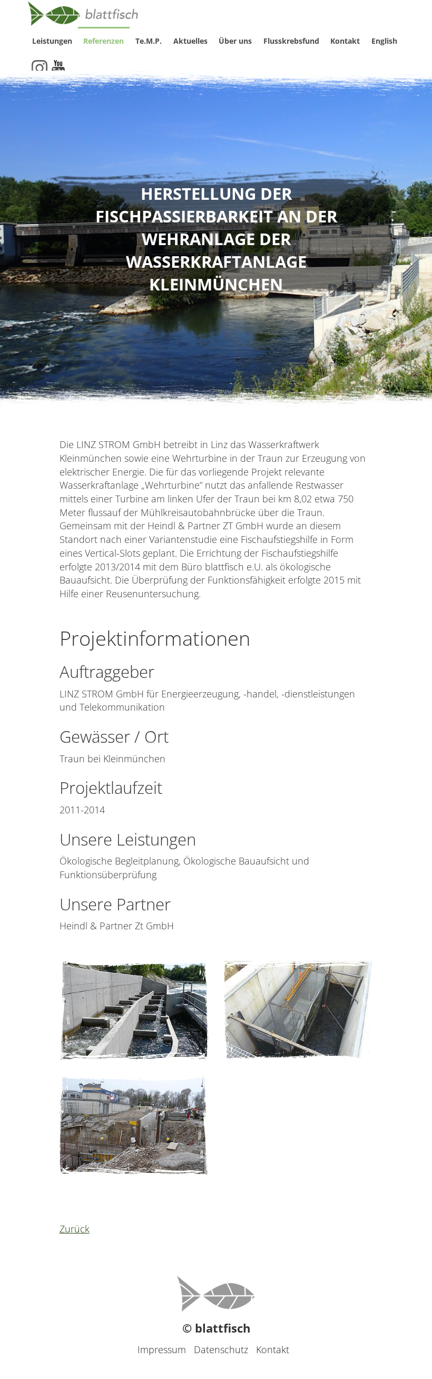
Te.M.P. (148, 41)
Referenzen (103, 41)
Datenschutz (221, 1349)
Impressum (162, 1349)
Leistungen (52, 41)
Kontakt (345, 41)
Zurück (75, 1228)
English (384, 41)
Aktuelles (190, 41)
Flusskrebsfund (291, 41)
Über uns (235, 41)
